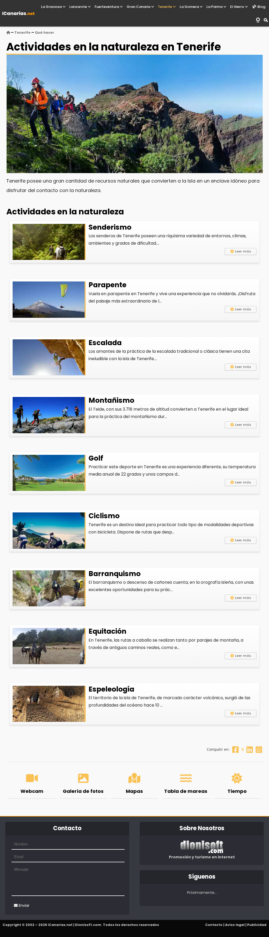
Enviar (23, 905)
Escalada (105, 342)
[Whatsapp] (259, 749)
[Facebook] (235, 749)
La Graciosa (52, 6)
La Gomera (190, 6)
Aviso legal (235, 925)
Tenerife (165, 6)
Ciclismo (104, 516)
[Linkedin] (249, 749)
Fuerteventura (107, 6)
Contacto (214, 925)
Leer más (243, 251)
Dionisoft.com (88, 925)
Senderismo (110, 227)
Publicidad (256, 925)
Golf (96, 458)
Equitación (107, 631)
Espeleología (111, 689)
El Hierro (237, 6)
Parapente (107, 285)
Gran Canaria (139, 6)
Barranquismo (115, 573)
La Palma (214, 6)
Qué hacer (44, 32)
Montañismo (111, 400)
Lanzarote (78, 6)
